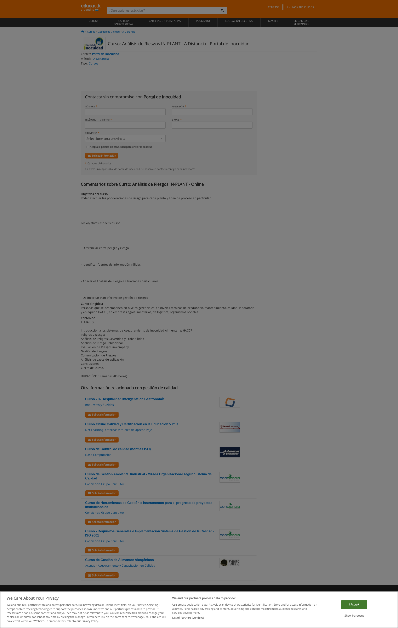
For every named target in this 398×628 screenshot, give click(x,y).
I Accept (354, 604)
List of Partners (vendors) (188, 618)
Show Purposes (354, 615)
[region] (199, 609)
